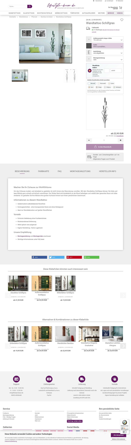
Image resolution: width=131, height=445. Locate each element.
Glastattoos (28, 13)
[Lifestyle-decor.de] (65, 6)
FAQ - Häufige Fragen (9, 417)
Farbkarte (43, 171)
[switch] (125, 432)
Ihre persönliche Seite (105, 413)
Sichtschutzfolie (44, 13)
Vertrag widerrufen (75, 421)
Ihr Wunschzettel (104, 415)
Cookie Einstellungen (105, 419)
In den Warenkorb (104, 147)
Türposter (74, 13)
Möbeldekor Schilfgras (65, 293)
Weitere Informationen (118, 439)
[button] (89, 140)
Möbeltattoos (61, 13)
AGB (36, 415)
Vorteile (115, 384)
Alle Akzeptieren (119, 435)
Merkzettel (120, 1)
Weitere (101, 13)
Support (16, 384)
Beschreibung (22, 171)
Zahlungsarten (49, 384)
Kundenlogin (109, 1)
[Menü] (128, 420)
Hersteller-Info (107, 171)
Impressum (38, 419)
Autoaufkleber (88, 13)
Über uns (37, 421)
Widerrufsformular (72, 417)
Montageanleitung (80, 171)
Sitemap (69, 419)
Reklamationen (39, 417)
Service (111, 13)
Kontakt (37, 413)
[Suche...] (29, 6)
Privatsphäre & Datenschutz (75, 413)
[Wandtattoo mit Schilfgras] (46, 43)
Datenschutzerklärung (11, 441)
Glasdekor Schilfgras (18, 293)
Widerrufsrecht (71, 415)
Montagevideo (38, 236)
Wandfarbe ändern (95, 66)
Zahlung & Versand (8, 419)
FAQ (59, 171)
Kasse (101, 417)
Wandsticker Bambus (65, 343)
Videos (120, 13)
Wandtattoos (14, 13)
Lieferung (82, 384)
